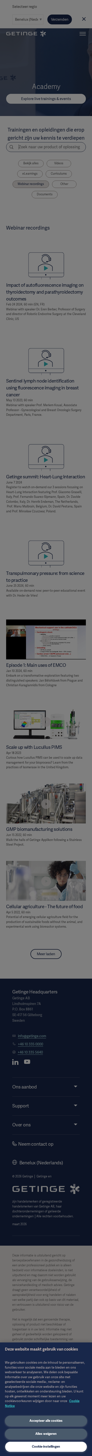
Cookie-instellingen (46, 1446)
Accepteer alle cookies (46, 1421)
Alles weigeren (46, 1434)
